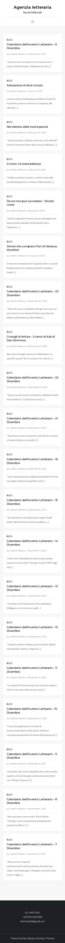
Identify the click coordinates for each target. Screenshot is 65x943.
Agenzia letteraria (32, 7)
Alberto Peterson (18, 54)
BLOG (9, 39)
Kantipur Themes (45, 938)
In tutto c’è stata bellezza (24, 163)
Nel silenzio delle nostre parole (27, 126)
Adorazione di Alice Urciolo (25, 85)
